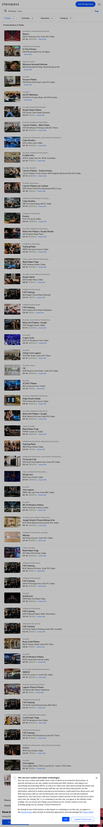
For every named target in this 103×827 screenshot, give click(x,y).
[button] (97, 778)
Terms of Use (26, 812)
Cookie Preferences (83, 819)
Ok (65, 819)
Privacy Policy (87, 812)
